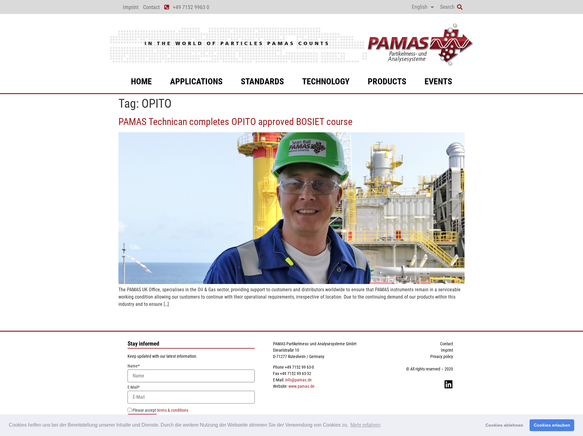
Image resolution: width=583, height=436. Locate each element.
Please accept (159, 410)
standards (262, 81)
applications (196, 81)
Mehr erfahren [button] (365, 425)
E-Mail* (134, 387)
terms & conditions (172, 410)
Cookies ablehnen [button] (504, 425)
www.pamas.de (301, 386)
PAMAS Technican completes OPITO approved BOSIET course (235, 121)
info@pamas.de (298, 379)
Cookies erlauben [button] (552, 425)
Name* (134, 366)
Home (141, 81)
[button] (460, 7)
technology (325, 81)
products (387, 81)
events (438, 81)
